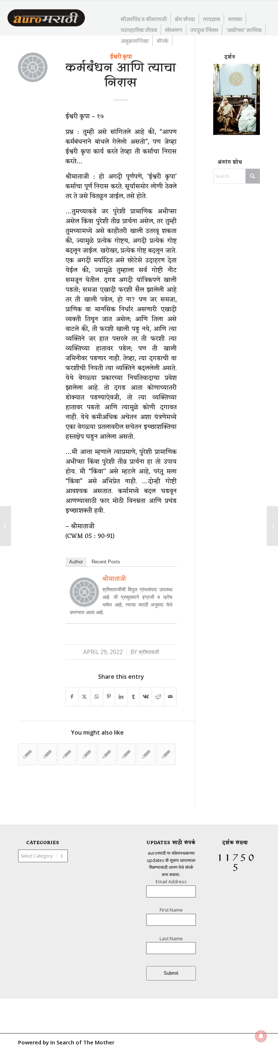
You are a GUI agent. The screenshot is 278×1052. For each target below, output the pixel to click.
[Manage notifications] (261, 1036)
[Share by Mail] (170, 696)
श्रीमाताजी (149, 652)
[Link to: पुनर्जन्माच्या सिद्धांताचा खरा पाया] (47, 754)
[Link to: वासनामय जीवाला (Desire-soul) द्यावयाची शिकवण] (86, 754)
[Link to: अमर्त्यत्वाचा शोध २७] (27, 754)
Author (76, 561)
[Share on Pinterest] (109, 696)
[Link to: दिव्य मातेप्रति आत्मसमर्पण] (166, 754)
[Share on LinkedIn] (121, 696)
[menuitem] (144, 18)
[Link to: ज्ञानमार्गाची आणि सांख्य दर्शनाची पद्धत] (67, 754)
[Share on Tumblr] (133, 696)
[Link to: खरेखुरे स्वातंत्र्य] (106, 754)
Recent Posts (106, 561)
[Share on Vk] (146, 696)
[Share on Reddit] (158, 696)
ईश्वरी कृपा (121, 57)
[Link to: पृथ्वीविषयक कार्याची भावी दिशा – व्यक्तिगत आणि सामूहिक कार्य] (126, 754)
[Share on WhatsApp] (97, 696)
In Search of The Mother (82, 1042)
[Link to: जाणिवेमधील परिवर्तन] (146, 754)
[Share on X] (84, 696)
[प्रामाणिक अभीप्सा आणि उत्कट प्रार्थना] (5, 526)
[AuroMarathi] (46, 18)
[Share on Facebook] (72, 696)
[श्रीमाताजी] (84, 604)
